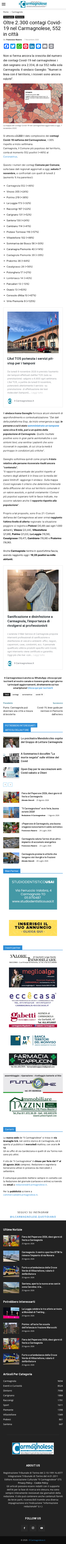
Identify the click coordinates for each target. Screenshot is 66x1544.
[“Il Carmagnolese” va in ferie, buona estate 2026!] (11, 812)
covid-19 (39, 694)
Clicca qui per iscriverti (40, 688)
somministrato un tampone (43, 425)
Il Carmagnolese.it (37, 1540)
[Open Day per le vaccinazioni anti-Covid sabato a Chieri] (11, 772)
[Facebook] (24, 1528)
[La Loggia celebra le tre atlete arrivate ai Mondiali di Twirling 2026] (11, 1312)
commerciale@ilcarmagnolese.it (20, 1194)
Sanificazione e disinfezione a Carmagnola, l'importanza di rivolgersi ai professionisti (30, 621)
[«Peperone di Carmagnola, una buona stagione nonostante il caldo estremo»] (11, 827)
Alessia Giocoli (28, 800)
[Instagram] (33, 1528)
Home (6, 12)
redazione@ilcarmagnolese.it (31, 1184)
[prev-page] (5, 785)
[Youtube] (41, 1528)
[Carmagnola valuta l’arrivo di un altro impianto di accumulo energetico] (11, 842)
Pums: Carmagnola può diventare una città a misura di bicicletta (18, 711)
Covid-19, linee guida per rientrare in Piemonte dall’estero (50, 711)
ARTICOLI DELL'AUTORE (17, 730)
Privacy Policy (25, 1482)
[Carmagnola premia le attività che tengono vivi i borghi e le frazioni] (11, 858)
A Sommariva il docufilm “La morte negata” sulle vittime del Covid (40, 757)
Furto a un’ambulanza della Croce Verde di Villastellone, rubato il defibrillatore (39, 1270)
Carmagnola (17, 12)
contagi (15, 694)
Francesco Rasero (14, 39)
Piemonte (19, 17)
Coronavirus (10, 156)
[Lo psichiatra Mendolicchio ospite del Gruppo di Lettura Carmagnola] (11, 742)
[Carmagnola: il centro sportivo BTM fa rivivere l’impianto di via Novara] (11, 1256)
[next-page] (10, 785)
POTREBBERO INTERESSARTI (20, 725)
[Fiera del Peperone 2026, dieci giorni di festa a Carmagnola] (11, 797)
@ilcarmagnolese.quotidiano (33, 1216)
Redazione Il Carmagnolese (33, 815)
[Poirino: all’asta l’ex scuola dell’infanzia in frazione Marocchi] (11, 1328)
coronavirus (27, 694)
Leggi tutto (37, 392)
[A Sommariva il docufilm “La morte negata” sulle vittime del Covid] (11, 757)
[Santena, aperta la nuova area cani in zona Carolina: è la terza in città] (11, 1287)
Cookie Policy (41, 1482)
